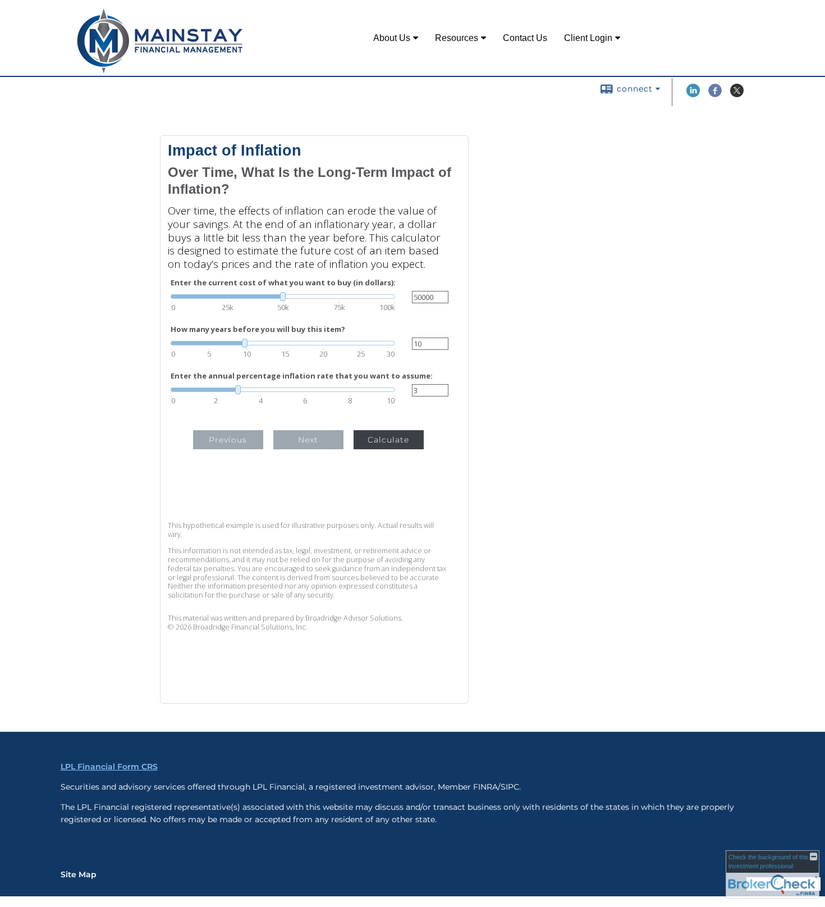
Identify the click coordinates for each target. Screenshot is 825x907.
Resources (456, 38)
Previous (228, 440)
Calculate (388, 440)
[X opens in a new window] (737, 94)
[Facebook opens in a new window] (715, 94)
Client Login (588, 38)
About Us (391, 38)
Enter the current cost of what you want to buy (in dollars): (283, 282)
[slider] (283, 296)
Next (308, 440)
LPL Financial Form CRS (109, 767)
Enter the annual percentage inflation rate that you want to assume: (302, 376)
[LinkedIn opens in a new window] (693, 94)
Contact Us (525, 38)
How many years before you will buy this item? (258, 329)
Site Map (79, 874)
